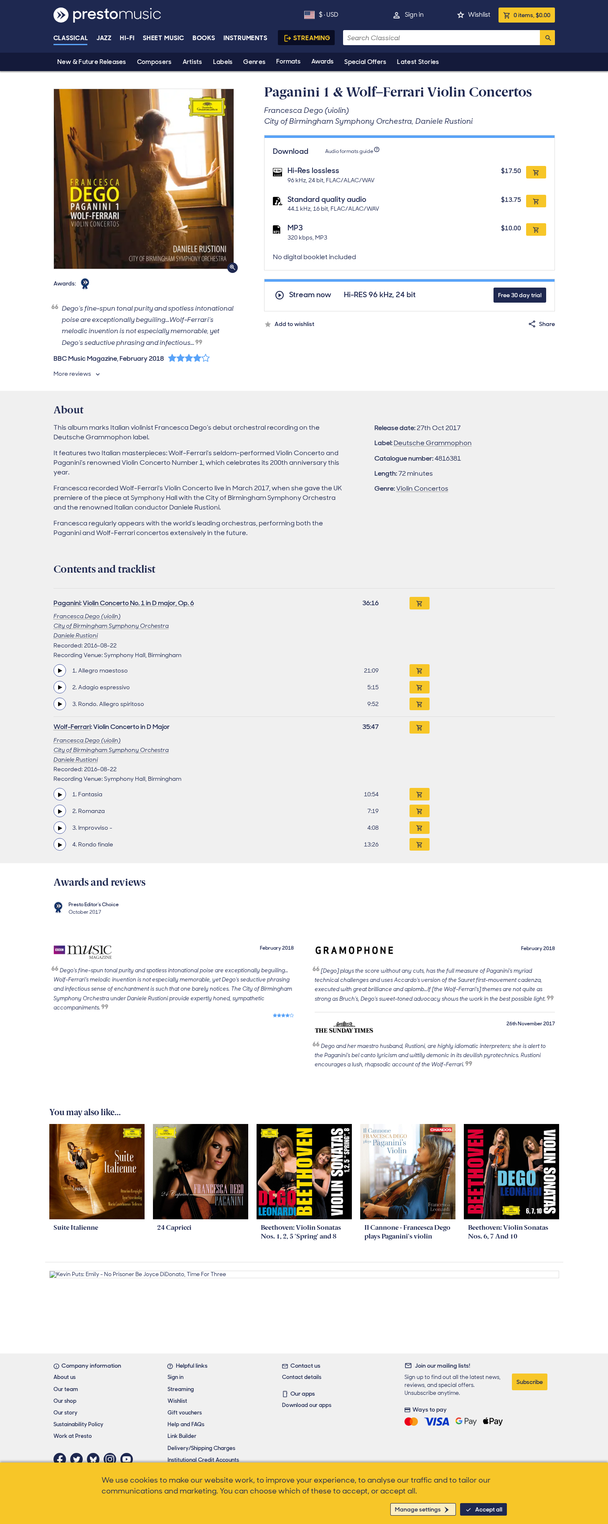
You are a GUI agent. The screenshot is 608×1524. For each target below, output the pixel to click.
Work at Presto (72, 1436)
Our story (65, 1412)
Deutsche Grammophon (433, 442)
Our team (65, 1389)
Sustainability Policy (78, 1424)
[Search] (547, 37)
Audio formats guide (349, 151)
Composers (154, 62)
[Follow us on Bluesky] (95, 1459)
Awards (322, 61)
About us (64, 1377)
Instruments (245, 38)
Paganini (66, 603)
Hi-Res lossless (313, 171)
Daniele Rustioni (75, 635)
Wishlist (479, 14)
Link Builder (182, 1436)
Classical (70, 38)
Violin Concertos (422, 488)
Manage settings (418, 1509)
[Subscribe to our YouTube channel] (128, 1459)
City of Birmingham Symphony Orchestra (111, 625)
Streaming (312, 38)
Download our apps (306, 1405)
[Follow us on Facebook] (61, 1459)
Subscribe (529, 1382)
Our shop (64, 1400)
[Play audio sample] (59, 670)
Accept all (488, 1509)
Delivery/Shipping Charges (201, 1448)
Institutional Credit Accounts (203, 1459)
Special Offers (365, 62)
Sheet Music (163, 38)
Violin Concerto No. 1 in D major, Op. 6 (138, 603)
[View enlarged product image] (143, 179)
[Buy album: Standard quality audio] (536, 201)
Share (547, 324)
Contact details (301, 1377)
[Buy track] (420, 670)
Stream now (310, 295)
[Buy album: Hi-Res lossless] (536, 172)
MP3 (295, 228)
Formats (288, 61)
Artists (192, 62)
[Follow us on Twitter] (78, 1459)
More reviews (72, 373)
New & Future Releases (91, 62)
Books (204, 38)
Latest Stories (418, 62)
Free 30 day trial (520, 295)
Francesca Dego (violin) (87, 616)
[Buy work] (420, 603)
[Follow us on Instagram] (112, 1459)
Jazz (104, 38)
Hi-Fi (127, 38)
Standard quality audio (326, 199)
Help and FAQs (186, 1424)
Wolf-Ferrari (72, 726)
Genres (254, 62)
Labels (223, 62)
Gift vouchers (185, 1412)
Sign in (414, 14)
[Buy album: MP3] (536, 229)
